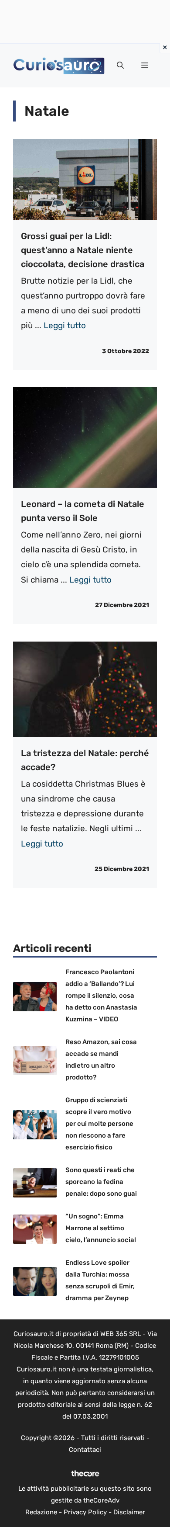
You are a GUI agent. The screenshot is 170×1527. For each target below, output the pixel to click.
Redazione (41, 1512)
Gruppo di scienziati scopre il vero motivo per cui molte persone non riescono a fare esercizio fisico (99, 1123)
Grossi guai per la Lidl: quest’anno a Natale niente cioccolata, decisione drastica (82, 250)
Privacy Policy (85, 1512)
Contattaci (85, 1450)
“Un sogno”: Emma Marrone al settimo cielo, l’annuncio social (100, 1228)
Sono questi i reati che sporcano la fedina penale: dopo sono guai (101, 1181)
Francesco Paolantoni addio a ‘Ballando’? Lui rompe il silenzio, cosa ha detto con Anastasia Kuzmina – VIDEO (101, 995)
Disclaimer (129, 1512)
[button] (120, 65)
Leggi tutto (65, 325)
